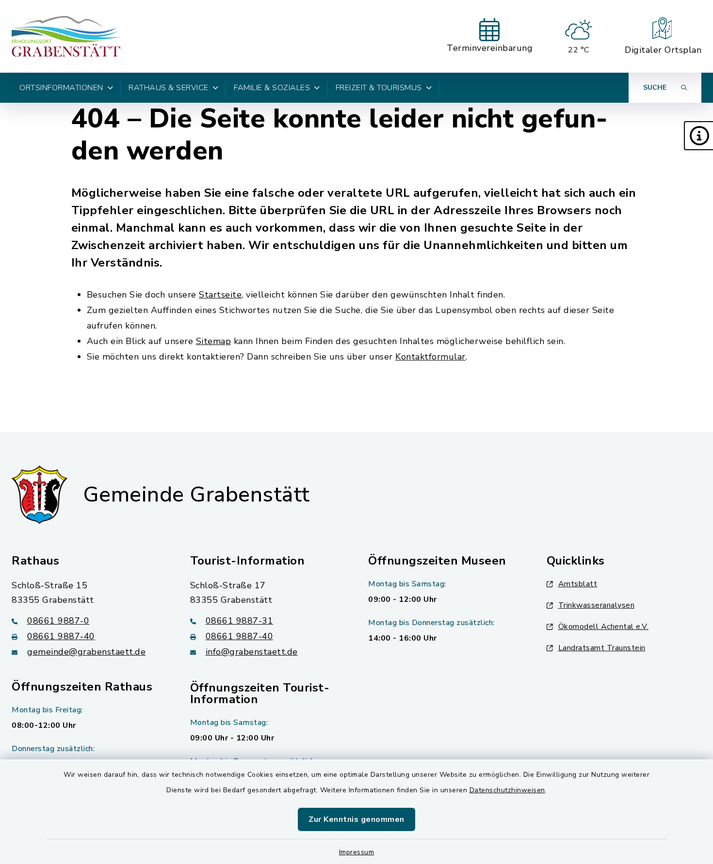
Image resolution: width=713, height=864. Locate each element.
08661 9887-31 (240, 621)
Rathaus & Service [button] (169, 87)
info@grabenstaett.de (252, 652)
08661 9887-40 (61, 636)
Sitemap (213, 341)
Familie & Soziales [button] (272, 87)
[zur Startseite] (66, 36)
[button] (698, 135)
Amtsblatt (578, 584)
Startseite (220, 294)
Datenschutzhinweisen (507, 790)
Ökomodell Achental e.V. (603, 626)
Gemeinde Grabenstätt (196, 494)
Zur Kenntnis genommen (356, 819)
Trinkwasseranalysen (596, 605)
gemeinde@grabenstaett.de (86, 652)
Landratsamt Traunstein (602, 648)
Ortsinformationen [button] (61, 87)
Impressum (356, 852)
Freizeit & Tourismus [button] (379, 87)
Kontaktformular (430, 356)
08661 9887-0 (58, 621)
